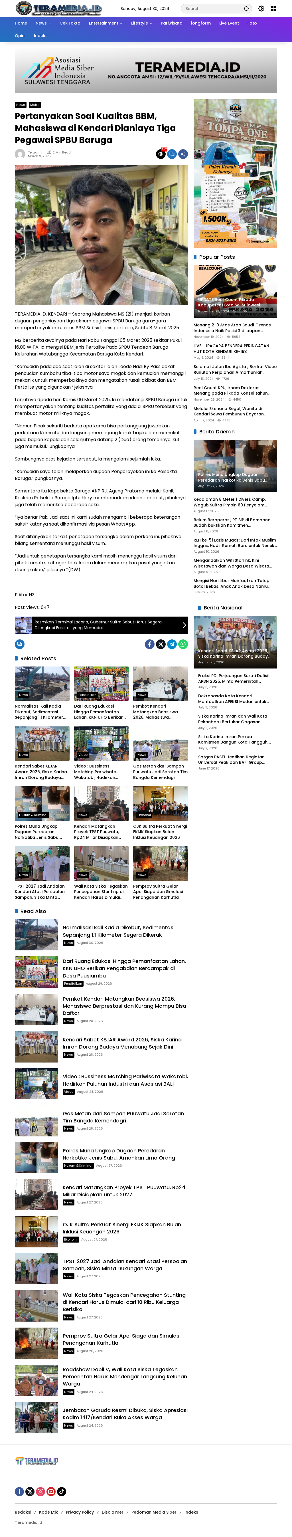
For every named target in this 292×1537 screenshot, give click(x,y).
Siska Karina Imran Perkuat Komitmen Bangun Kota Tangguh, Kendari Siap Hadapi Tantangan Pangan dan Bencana (233, 739)
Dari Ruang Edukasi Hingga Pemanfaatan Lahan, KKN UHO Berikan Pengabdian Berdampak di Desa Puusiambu (99, 712)
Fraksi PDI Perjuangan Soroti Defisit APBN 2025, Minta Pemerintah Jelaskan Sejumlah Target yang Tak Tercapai (234, 678)
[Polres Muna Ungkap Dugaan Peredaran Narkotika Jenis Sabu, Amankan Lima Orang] (42, 803)
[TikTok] (61, 1491)
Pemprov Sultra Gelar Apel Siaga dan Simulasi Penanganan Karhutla (158, 892)
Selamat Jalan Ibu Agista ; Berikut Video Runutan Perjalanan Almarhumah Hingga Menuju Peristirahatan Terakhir (235, 369)
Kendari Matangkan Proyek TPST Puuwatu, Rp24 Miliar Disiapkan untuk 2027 (96, 832)
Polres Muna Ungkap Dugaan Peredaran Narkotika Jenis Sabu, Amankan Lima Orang (37, 832)
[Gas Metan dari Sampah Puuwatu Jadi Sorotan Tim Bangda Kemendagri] (160, 743)
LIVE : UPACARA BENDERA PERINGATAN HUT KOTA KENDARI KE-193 (231, 348)
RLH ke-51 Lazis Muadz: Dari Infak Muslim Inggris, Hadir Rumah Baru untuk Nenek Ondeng (235, 543)
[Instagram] (40, 1491)
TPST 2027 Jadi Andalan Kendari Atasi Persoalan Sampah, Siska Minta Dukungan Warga (40, 892)
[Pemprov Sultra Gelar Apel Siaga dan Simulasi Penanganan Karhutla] (160, 863)
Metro (34, 104)
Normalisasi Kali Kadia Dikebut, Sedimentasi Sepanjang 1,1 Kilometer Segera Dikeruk (39, 712)
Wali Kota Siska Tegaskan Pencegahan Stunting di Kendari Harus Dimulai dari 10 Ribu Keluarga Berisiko (101, 892)
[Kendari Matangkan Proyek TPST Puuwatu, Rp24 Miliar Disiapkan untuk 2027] (101, 803)
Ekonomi (144, 815)
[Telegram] (172, 644)
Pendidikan (87, 694)
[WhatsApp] (183, 644)
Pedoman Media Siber (154, 1512)
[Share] (183, 154)
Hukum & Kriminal (33, 815)
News (20, 104)
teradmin (35, 152)
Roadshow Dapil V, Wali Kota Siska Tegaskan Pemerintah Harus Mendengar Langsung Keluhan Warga (125, 1376)
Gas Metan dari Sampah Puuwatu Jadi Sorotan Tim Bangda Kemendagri (160, 772)
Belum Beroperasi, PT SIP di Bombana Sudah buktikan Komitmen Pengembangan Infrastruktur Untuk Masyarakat (232, 522)
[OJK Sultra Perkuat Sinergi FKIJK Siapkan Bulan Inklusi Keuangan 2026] (160, 803)
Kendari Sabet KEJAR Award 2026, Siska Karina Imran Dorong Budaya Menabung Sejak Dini (41, 772)
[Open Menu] (273, 8)
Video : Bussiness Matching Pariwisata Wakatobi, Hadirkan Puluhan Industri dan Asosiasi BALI (95, 772)
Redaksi (23, 1512)
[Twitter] (161, 644)
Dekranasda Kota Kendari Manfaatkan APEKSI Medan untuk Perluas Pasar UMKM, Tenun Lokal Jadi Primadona (232, 698)
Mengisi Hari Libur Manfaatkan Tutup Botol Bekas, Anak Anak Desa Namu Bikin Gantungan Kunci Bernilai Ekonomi (234, 583)
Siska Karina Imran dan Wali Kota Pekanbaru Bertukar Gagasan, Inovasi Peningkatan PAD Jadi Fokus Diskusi (235, 719)
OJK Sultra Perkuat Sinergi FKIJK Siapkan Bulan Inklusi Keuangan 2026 (160, 832)
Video (83, 754)
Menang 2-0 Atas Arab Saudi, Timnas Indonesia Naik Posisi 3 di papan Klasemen (232, 328)
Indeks (191, 1512)
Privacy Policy (80, 1512)
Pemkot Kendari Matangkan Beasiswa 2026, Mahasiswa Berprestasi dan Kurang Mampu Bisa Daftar (158, 712)
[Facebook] (150, 644)
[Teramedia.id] (58, 8)
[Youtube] (51, 1491)
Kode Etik (48, 1512)
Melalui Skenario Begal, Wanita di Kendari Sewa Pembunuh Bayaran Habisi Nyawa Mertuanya (229, 411)
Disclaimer (112, 1512)
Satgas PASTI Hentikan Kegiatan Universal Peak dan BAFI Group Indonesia (231, 760)
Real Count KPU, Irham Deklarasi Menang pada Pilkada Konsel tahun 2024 (231, 390)
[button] (246, 8)
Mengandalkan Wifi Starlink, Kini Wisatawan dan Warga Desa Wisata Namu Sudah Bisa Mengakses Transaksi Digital (235, 563)
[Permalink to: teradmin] (21, 154)
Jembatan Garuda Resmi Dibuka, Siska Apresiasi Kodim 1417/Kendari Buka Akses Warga (125, 1414)
